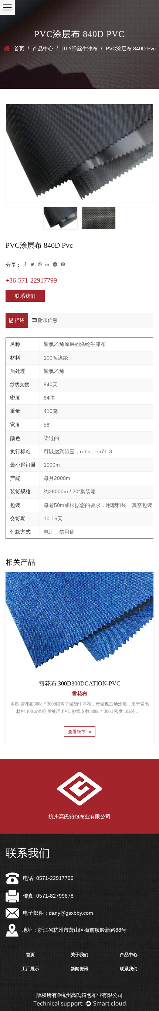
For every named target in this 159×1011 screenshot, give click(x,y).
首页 (19, 48)
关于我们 (79, 954)
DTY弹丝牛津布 (79, 48)
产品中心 (43, 48)
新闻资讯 (79, 968)
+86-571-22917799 (31, 280)
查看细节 (77, 731)
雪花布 (79, 694)
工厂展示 (30, 968)
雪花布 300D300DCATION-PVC (80, 683)
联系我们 (25, 296)
